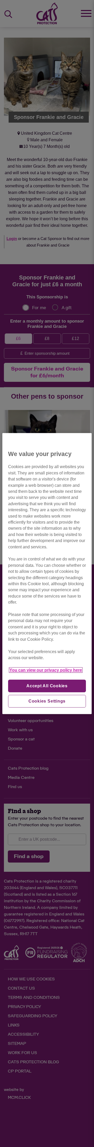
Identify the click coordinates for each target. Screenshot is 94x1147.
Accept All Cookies (47, 686)
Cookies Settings (47, 701)
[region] (47, 573)
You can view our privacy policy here (45, 670)
